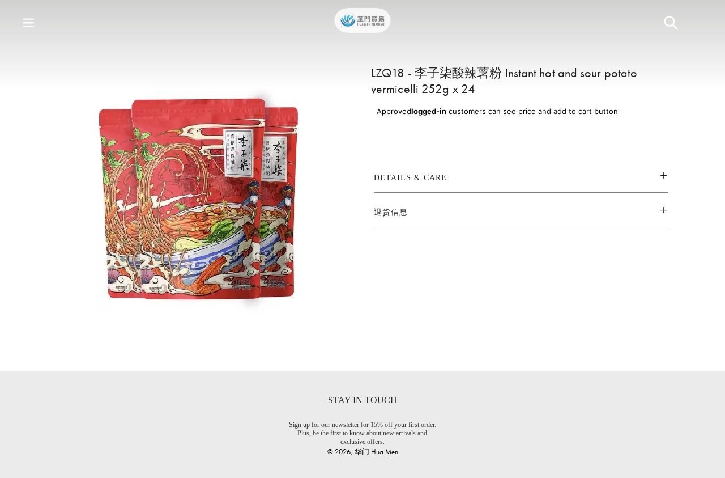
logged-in (428, 111)
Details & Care (410, 178)
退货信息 (391, 212)
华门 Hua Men (376, 451)
